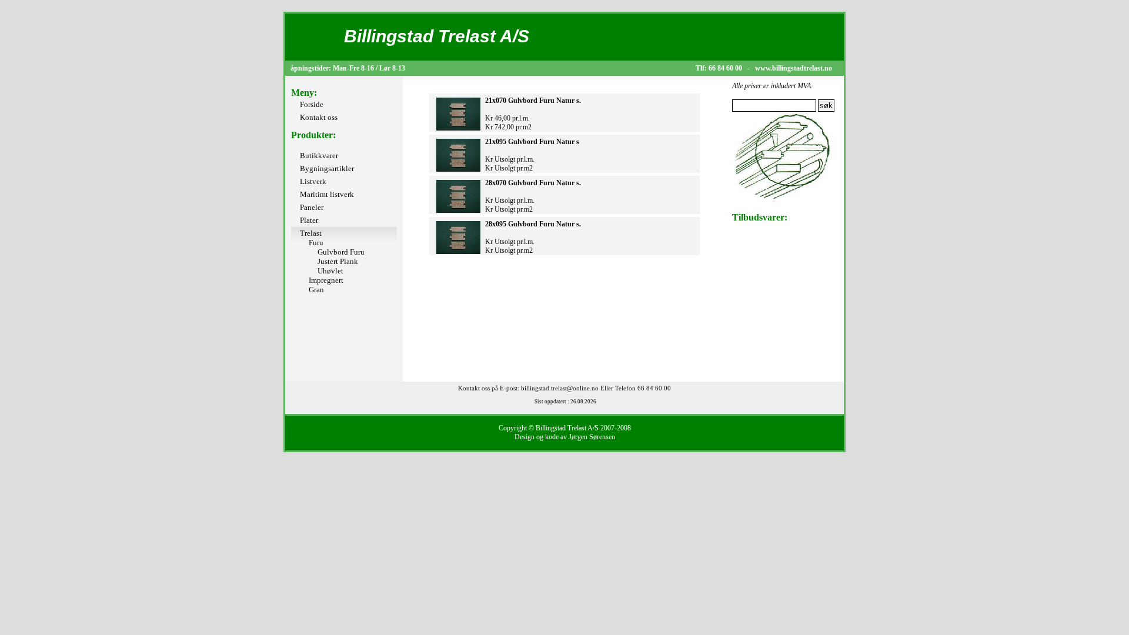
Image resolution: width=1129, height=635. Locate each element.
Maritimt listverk (327, 194)
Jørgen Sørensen (592, 437)
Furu (316, 242)
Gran (316, 289)
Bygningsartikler (327, 168)
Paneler (311, 207)
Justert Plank (338, 261)
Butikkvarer (319, 155)
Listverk (313, 181)
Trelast (311, 233)
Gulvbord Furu (341, 252)
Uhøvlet (330, 270)
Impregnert (326, 280)
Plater (309, 220)
